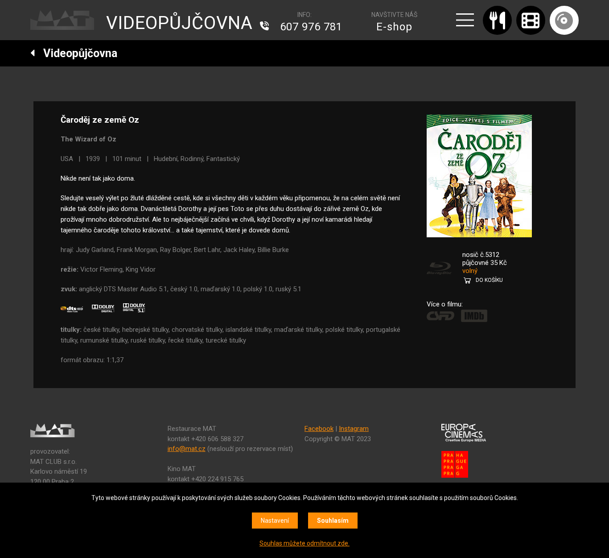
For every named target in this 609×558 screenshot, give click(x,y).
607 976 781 (311, 27)
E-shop (394, 27)
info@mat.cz (187, 449)
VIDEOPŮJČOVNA (179, 22)
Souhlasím (333, 520)
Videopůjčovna (76, 53)
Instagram (354, 429)
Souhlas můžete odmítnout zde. (304, 543)
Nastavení (275, 520)
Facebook (318, 429)
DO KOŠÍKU (489, 280)
